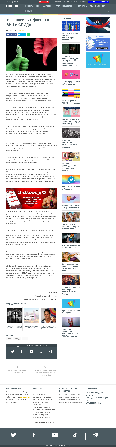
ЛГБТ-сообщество (64, 6)
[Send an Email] (15, 1)
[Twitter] (10, 1)
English (29, 11)
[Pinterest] (17, 1)
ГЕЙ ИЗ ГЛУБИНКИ (97, 6)
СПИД (17, 339)
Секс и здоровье (43, 6)
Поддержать (44, 1)
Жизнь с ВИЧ (21, 30)
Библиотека (81, 6)
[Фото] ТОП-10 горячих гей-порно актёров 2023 (70, 226)
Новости (29, 6)
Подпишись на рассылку (98, 1)
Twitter (23, 34)
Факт (25, 339)
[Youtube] (12, 1)
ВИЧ (9, 339)
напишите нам (25, 397)
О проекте (58, 1)
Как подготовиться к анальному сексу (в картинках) (71, 121)
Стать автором (71, 1)
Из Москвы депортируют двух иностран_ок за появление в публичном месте (70, 60)
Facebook (13, 34)
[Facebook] (7, 1)
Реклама (83, 1)
